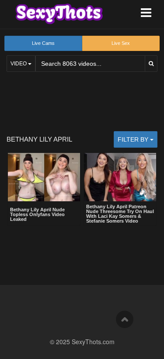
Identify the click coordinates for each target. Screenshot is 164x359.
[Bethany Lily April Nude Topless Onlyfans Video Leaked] (44, 178)
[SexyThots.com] (59, 13)
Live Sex (121, 43)
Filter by (134, 139)
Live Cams (43, 43)
